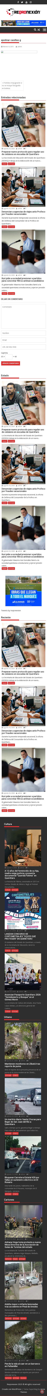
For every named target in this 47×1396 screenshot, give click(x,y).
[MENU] (44, 29)
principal (11, 164)
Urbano (15, 1075)
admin (19, 47)
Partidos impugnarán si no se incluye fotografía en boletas (12, 85)
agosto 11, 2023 (12, 1361)
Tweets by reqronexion (11, 610)
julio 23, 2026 (11, 991)
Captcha (4, 353)
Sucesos (23, 1318)
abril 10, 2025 (11, 1239)
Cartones (8, 1259)
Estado (4, 164)
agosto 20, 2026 (12, 1116)
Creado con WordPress (11, 1389)
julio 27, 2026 (11, 931)
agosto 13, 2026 (12, 1174)
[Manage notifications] (42, 1392)
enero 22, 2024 (11, 1301)
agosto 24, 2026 (9, 149)
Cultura (7, 890)
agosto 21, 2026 (12, 1061)
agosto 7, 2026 (11, 868)
